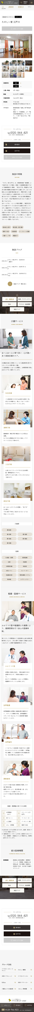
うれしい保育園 (22, 989)
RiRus (4, 982)
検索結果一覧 (20, 6)
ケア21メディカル (23, 976)
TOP (3, 6)
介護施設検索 (11, 6)
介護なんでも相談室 (7, 989)
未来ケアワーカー (23, 982)
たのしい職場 (22, 970)
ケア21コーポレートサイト (7, 970)
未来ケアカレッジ (7, 976)
